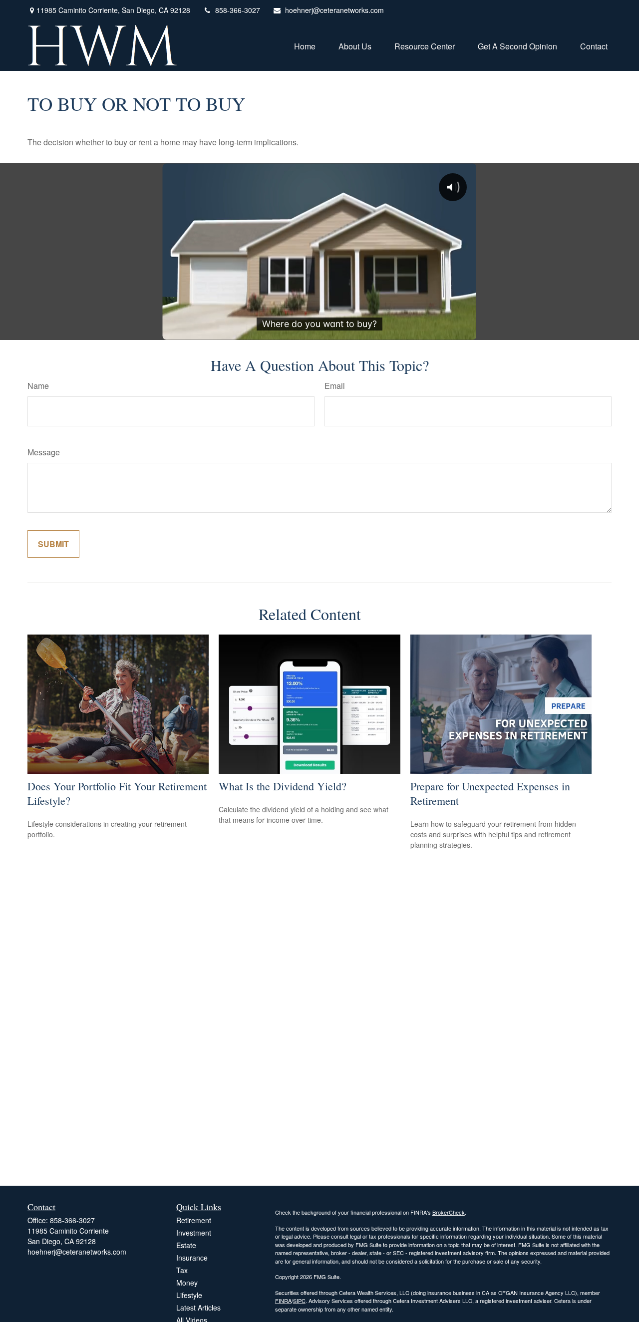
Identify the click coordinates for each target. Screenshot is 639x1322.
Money (187, 1283)
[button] (305, 45)
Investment (193, 1233)
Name (38, 385)
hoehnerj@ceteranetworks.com (334, 10)
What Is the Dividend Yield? (282, 786)
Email (334, 385)
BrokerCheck (448, 1212)
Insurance (192, 1258)
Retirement (193, 1220)
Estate (186, 1245)
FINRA (283, 1301)
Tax (182, 1270)
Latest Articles (198, 1308)
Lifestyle (189, 1295)
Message (43, 452)
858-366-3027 (237, 10)
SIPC (299, 1301)
